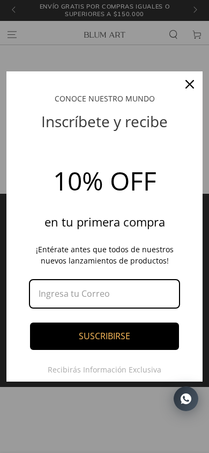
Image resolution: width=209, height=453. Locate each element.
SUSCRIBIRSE (104, 336)
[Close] (190, 84)
